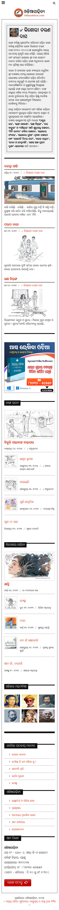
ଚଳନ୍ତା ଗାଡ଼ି (11, 166)
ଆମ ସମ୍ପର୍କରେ (18, 822)
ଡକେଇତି (24, 482)
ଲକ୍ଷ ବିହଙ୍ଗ (10, 279)
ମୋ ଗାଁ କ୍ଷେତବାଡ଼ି (29, 641)
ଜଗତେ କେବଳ (19, 754)
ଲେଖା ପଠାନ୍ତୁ (16, 882)
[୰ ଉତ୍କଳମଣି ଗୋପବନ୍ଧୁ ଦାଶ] (47, 701)
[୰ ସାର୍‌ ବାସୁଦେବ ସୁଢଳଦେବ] (29, 715)
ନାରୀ (22, 621)
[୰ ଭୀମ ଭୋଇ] (12, 701)
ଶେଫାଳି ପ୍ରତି (18, 769)
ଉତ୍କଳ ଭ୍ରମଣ (26, 459)
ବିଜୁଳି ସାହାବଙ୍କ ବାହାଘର (19, 442)
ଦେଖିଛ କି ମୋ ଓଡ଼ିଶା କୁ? (24, 761)
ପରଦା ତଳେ (11, 225)
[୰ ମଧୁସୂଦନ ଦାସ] (29, 701)
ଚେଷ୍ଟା (23, 601)
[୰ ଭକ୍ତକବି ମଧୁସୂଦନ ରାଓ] (12, 715)
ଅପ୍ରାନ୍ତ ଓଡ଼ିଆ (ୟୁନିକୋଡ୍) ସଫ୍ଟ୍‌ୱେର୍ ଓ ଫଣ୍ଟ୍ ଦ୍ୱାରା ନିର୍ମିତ (31, 901)
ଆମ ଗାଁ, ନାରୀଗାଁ (13, 664)
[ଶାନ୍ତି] (29, 566)
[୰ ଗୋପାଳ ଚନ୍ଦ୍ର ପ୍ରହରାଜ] (47, 715)
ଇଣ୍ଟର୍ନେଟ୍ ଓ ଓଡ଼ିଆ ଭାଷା (23, 800)
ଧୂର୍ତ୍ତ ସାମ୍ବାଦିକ (27, 502)
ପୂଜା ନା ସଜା (11, 522)
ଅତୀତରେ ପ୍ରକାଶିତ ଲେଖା (23, 815)
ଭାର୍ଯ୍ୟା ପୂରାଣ (18, 776)
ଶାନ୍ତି (6, 584)
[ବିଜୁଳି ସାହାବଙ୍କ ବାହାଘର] (29, 424)
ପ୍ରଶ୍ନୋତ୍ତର (16, 808)
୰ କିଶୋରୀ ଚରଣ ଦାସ (34, 172)
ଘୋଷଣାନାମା (18, 829)
